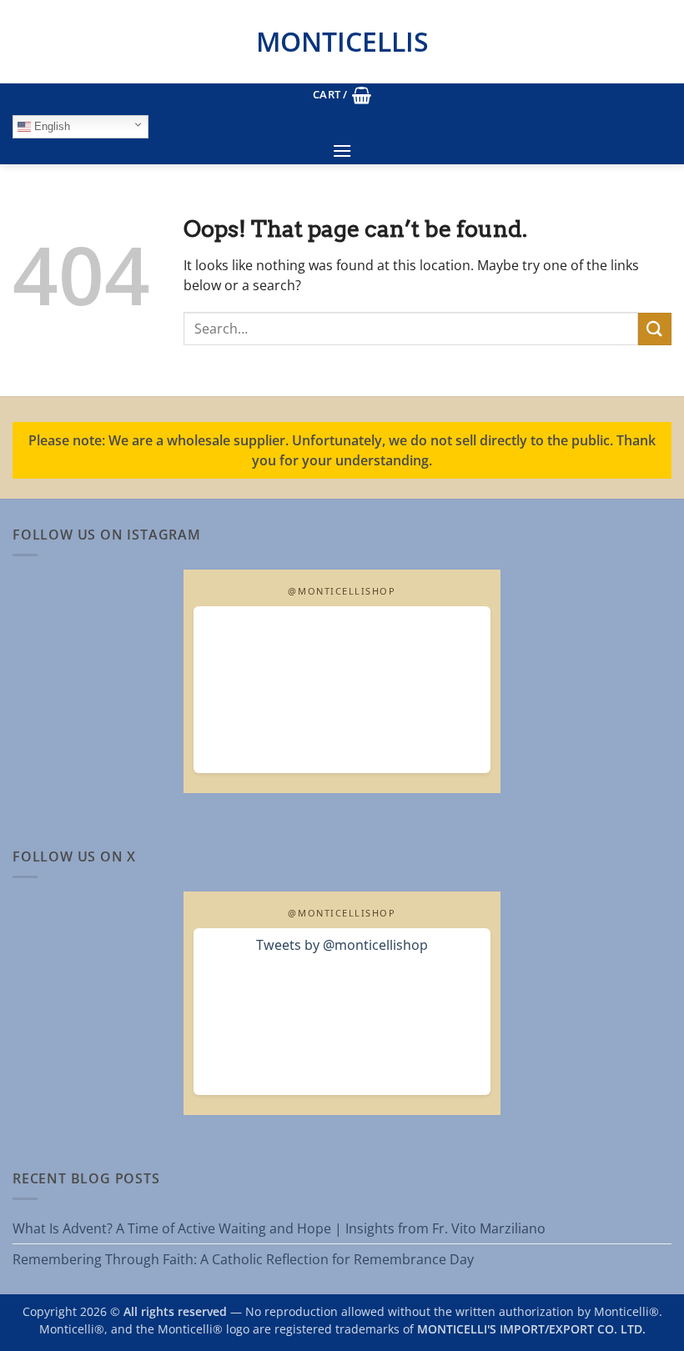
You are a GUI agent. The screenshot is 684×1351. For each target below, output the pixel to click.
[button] (342, 95)
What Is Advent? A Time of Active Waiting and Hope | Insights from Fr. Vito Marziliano (279, 1228)
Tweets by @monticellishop (342, 945)
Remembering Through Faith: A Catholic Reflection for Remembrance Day (243, 1259)
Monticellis (342, 41)
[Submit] (654, 329)
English (50, 126)
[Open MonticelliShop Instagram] (342, 689)
